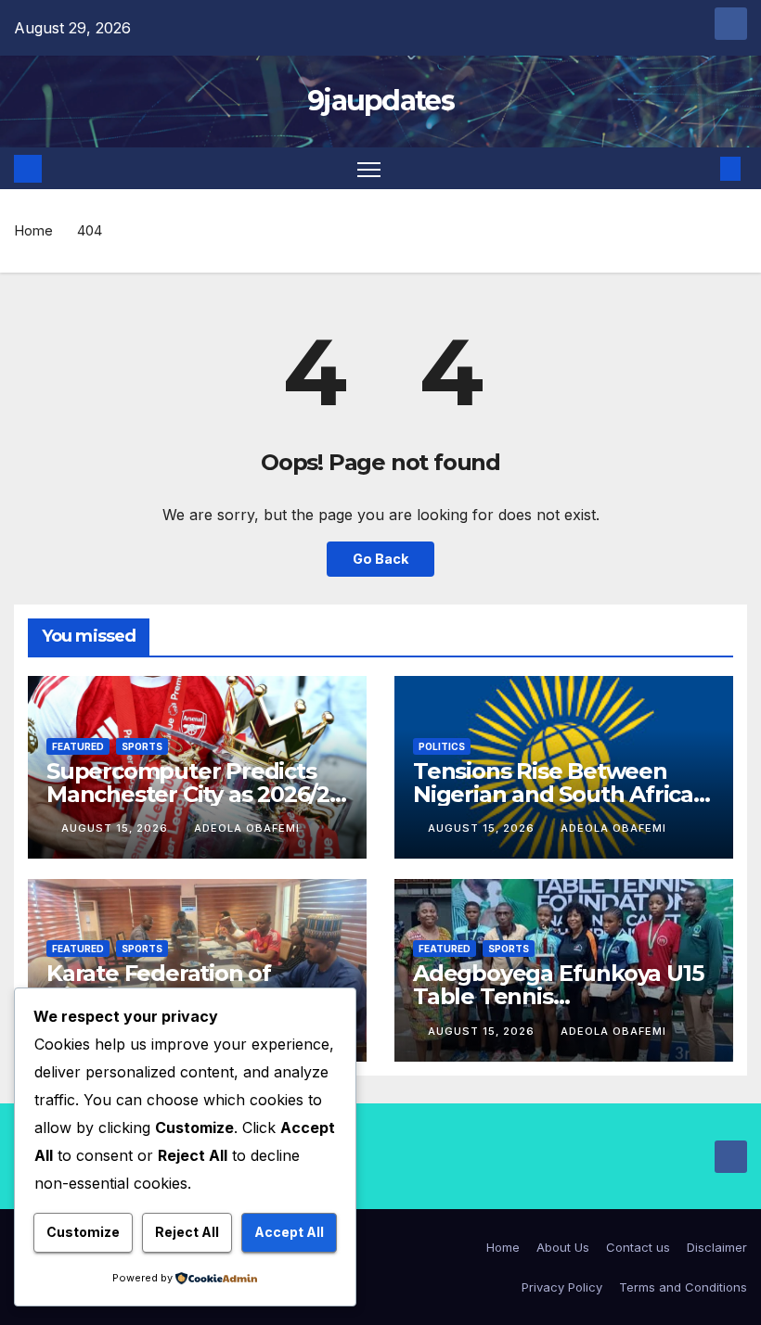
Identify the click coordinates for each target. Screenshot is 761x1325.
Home (33, 230)
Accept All (289, 1232)
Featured (78, 746)
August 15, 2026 (116, 828)
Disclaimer (717, 1247)
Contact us (638, 1247)
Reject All (187, 1232)
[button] (700, 168)
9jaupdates (380, 100)
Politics (442, 746)
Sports (142, 746)
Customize (83, 1232)
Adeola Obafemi (247, 828)
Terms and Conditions (683, 1287)
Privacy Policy (562, 1287)
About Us (562, 1247)
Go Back (380, 559)
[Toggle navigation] (369, 168)
